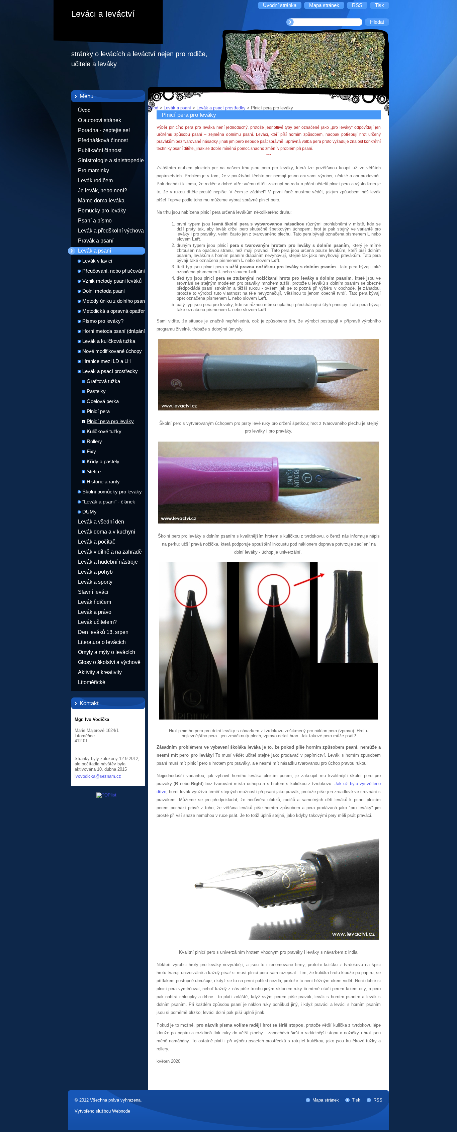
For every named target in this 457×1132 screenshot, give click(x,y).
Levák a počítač (96, 542)
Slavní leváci (93, 592)
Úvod (84, 110)
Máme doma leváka (101, 200)
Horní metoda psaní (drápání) (114, 331)
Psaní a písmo (95, 220)
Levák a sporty (95, 582)
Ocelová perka (103, 401)
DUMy (89, 511)
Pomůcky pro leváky (102, 210)
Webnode (121, 1111)
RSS (377, 1100)
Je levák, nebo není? (102, 190)
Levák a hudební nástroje (108, 562)
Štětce (94, 471)
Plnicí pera (98, 411)
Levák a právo (94, 612)
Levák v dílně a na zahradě (110, 552)
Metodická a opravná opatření (114, 311)
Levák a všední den (101, 522)
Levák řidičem (94, 602)
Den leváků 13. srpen (103, 632)
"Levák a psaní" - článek (108, 501)
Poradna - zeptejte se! (104, 130)
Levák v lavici (97, 261)
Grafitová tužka (103, 381)
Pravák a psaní (95, 241)
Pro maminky (93, 170)
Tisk (356, 1100)
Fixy (91, 451)
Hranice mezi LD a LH (106, 361)
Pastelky (96, 391)
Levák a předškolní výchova (111, 230)
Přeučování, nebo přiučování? (115, 271)
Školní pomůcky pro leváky (112, 491)
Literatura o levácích (102, 642)
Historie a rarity (103, 481)
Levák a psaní (94, 251)
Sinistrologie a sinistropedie (111, 160)
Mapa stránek (325, 1100)
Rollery (94, 441)
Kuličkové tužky (104, 431)
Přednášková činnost (103, 140)
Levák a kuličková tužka (108, 341)
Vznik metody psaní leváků (112, 281)
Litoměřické (91, 682)
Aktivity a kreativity (100, 672)
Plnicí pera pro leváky (110, 421)
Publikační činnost (99, 150)
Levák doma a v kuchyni (106, 532)
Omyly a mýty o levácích (106, 652)
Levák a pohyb (95, 572)
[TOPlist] (106, 794)
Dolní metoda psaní (103, 291)
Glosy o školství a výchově (109, 662)
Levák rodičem (95, 180)
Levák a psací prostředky (110, 371)
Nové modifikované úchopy (112, 351)
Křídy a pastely (103, 461)
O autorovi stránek (99, 120)
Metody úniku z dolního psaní (114, 301)
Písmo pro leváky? (102, 321)
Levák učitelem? (97, 622)
